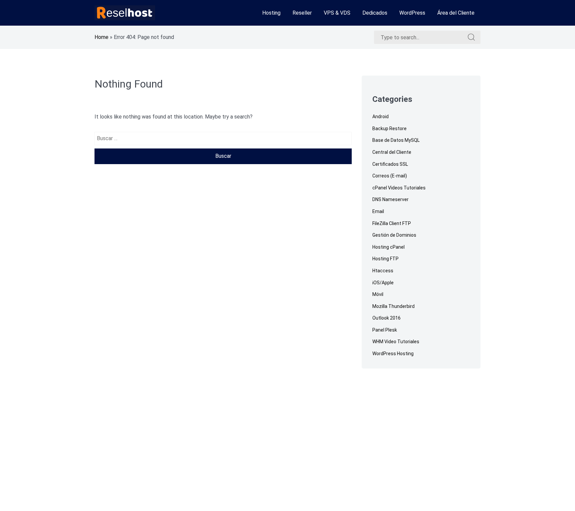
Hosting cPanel (388, 247)
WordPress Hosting (393, 353)
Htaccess (382, 270)
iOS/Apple (383, 282)
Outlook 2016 (386, 318)
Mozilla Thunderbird (393, 306)
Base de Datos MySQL (396, 140)
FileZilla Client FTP (391, 223)
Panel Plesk (384, 330)
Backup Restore (389, 128)
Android (380, 116)
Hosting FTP (385, 258)
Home (101, 37)
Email (378, 211)
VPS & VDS (337, 13)
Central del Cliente (391, 152)
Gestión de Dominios (394, 235)
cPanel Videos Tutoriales (399, 187)
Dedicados (374, 13)
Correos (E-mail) (389, 175)
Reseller (302, 13)
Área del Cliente (456, 13)
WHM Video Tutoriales (395, 341)
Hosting (271, 13)
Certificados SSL (390, 164)
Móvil (377, 294)
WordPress (412, 13)
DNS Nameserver (390, 199)
